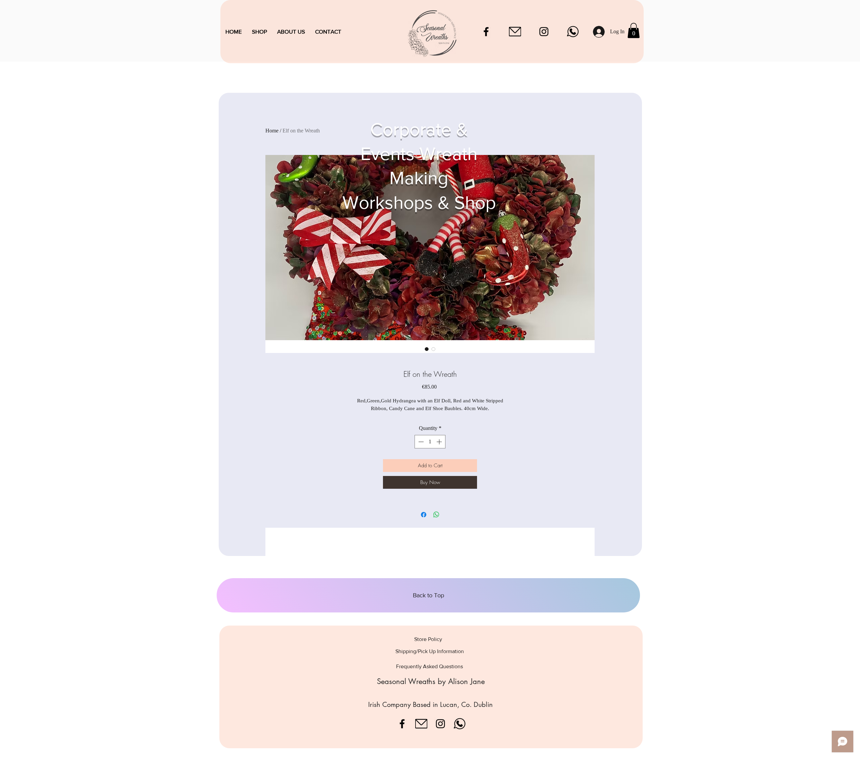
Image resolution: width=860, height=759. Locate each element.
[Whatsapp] (573, 32)
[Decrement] (420, 441)
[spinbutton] (430, 441)
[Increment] (439, 441)
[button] (633, 30)
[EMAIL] (515, 32)
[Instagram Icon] (544, 32)
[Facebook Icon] (486, 32)
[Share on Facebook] (424, 515)
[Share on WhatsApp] (436, 515)
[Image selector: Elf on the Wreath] (426, 349)
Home (271, 130)
